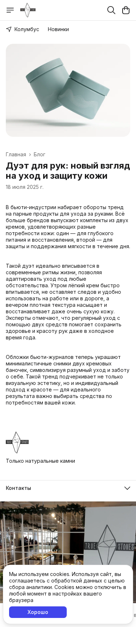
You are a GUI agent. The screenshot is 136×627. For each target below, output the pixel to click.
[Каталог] (10, 10)
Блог (39, 154)
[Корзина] (125, 10)
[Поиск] (111, 10)
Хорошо (38, 612)
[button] (68, 488)
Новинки (58, 29)
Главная (16, 154)
